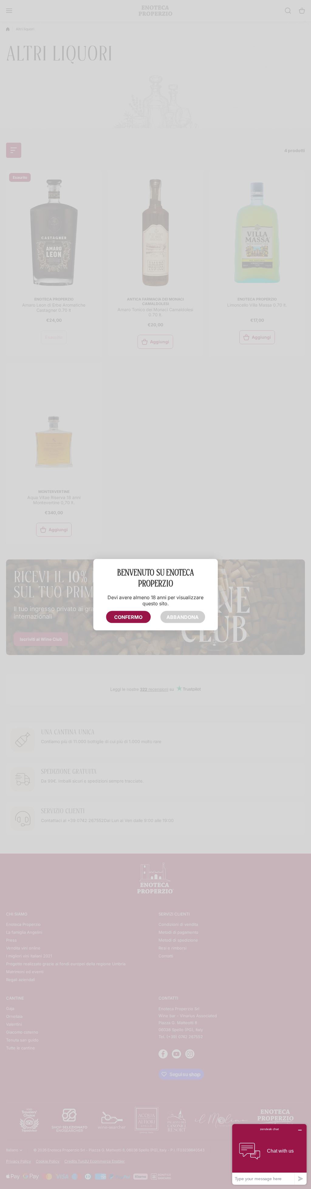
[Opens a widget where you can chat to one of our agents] (269, 1154)
